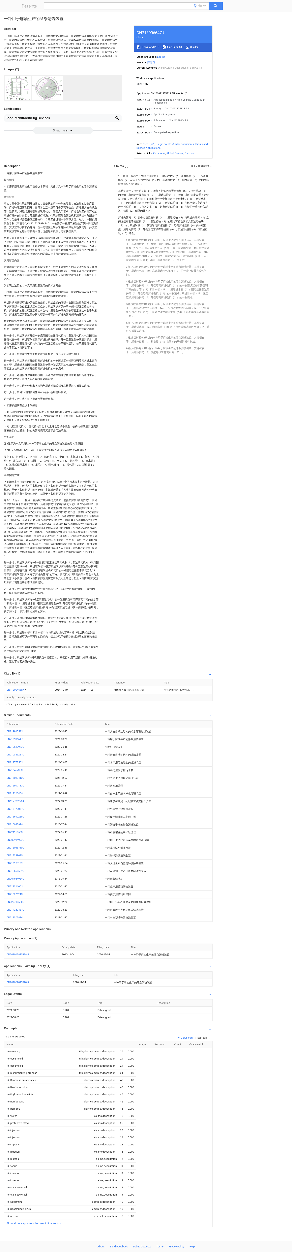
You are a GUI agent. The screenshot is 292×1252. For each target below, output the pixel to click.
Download (186, 1037)
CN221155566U (15, 832)
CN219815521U (15, 731)
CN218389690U (15, 855)
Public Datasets (142, 1246)
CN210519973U (15, 746)
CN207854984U (15, 878)
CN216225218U (15, 894)
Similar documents (183, 144)
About (100, 1246)
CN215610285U (15, 816)
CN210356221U (15, 754)
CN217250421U (15, 909)
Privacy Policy (176, 1246)
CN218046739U (15, 847)
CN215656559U (15, 870)
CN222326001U (15, 886)
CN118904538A (16, 689)
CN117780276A (15, 801)
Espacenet (159, 153)
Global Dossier (175, 153)
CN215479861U (15, 808)
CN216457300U (15, 770)
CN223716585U (15, 901)
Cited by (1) (149, 144)
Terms (160, 1246)
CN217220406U (15, 793)
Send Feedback (119, 1246)
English (161, 56)
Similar (194, 47)
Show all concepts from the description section (34, 1223)
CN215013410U (15, 777)
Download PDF (150, 47)
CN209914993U (15, 839)
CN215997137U (15, 785)
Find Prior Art (174, 47)
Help (192, 1246)
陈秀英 (151, 62)
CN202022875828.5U (18, 954)
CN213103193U (15, 863)
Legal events (164, 144)
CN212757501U (15, 762)
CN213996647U (15, 739)
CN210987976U (15, 824)
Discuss (189, 153)
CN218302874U (15, 917)
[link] (13, 1051)
